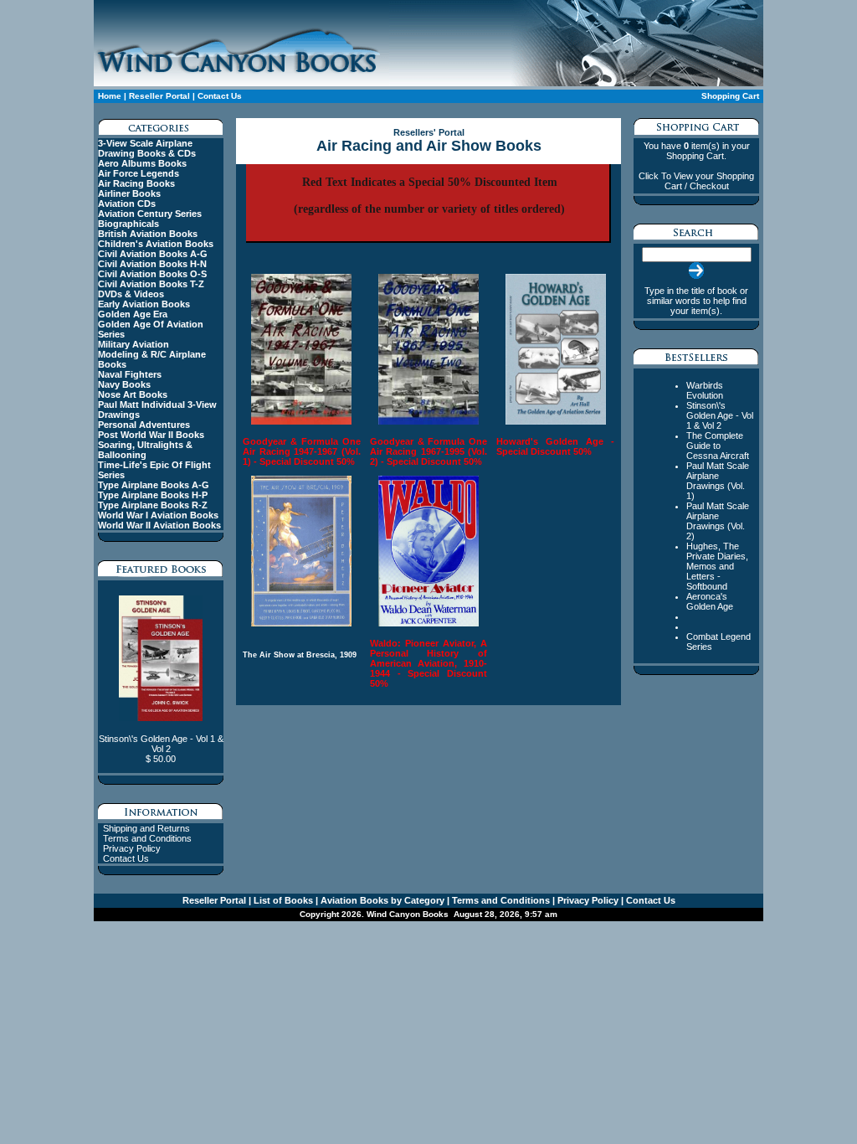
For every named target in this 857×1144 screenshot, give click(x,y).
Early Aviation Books (144, 304)
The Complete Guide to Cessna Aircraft (717, 445)
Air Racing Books (136, 183)
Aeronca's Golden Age (709, 601)
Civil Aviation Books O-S (152, 274)
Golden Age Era (132, 314)
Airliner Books (129, 193)
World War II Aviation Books (159, 525)
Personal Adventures (144, 425)
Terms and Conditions (147, 838)
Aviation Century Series (150, 214)
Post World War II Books (151, 435)
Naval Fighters (130, 374)
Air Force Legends (138, 173)
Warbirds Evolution (704, 390)
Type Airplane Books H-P (153, 495)
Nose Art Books (132, 394)
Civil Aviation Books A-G (153, 254)
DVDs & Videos (131, 294)
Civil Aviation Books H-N (152, 264)
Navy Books (124, 384)
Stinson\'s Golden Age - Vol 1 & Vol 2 (719, 415)
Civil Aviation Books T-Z (151, 284)
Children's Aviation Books (155, 244)
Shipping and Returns (146, 828)
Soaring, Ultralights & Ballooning (145, 450)
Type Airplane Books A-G (153, 485)
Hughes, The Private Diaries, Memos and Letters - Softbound (717, 566)
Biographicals (128, 224)
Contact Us (220, 95)
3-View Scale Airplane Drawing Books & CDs (147, 148)
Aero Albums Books (142, 163)
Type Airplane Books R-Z (153, 505)
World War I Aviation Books (158, 515)
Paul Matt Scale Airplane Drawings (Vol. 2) (717, 521)
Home (109, 95)
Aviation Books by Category (381, 900)
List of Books (282, 900)
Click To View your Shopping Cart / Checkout (696, 181)
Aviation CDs (127, 203)
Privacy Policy (132, 848)
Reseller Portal (159, 95)
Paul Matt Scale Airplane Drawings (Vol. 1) (717, 481)
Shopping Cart (730, 95)
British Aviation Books (148, 234)
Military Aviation (133, 344)
